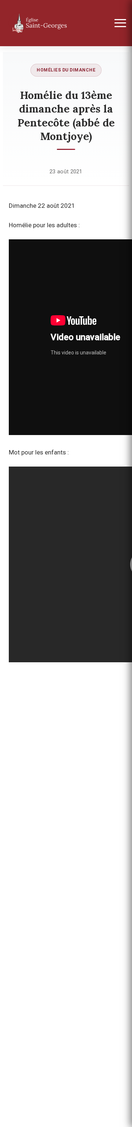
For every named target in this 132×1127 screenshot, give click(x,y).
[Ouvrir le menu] (120, 23)
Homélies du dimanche (66, 70)
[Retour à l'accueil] (52, 23)
